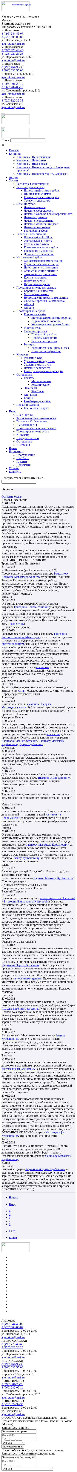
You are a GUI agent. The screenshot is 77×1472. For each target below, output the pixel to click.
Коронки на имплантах (38, 290)
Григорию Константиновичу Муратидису (34, 635)
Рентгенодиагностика (30, 187)
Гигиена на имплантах (38, 250)
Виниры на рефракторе (46, 351)
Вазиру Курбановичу (26, 858)
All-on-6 (29, 307)
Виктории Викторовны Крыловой (26, 901)
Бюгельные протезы (44, 341)
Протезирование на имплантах (36, 287)
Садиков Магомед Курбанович (53, 878)
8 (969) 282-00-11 (12, 87)
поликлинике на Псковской (57, 898)
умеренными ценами (28, 978)
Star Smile (37, 391)
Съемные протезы (35, 331)
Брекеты (29, 377)
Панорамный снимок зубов (41, 190)
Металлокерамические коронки (51, 317)
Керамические (40, 384)
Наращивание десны (37, 284)
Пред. (12, 1204)
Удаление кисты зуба (37, 364)
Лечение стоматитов (37, 227)
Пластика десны (34, 280)
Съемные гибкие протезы (25, 1294)
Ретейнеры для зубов (37, 401)
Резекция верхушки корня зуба (43, 371)
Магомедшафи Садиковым (18, 1068)
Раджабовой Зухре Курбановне (45, 1169)
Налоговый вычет (20, 1310)
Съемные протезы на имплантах (44, 301)
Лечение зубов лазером (38, 210)
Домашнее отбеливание (39, 254)
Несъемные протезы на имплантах (46, 297)
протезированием (12, 643)
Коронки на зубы (35, 314)
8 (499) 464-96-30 (12, 67)
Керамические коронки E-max (50, 324)
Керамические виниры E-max (50, 347)
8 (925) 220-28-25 (12, 53)
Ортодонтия (24, 374)
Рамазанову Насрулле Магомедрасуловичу (35, 575)
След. (12, 1231)
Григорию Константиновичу (32, 607)
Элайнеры (30, 388)
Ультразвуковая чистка (38, 240)
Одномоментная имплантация (43, 260)
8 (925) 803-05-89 (12, 36)
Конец (13, 1237)
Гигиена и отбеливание (31, 234)
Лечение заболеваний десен (41, 224)
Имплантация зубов (29, 257)
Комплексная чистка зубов (41, 247)
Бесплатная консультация (32, 183)
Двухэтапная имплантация (41, 267)
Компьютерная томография (41, 197)
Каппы (28, 398)
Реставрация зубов (36, 230)
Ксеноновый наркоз (36, 408)
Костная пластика (35, 277)
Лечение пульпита (35, 217)
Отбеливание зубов (36, 244)
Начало (13, 1197)
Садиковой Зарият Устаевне (19, 740)
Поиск (5, 140)
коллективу (17, 623)
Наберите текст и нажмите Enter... (23, 478)
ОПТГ (22, 690)
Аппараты (30, 394)
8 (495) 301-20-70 (12, 83)
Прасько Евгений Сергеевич (19, 1008)
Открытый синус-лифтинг (41, 270)
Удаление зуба (33, 357)
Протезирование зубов (30, 311)
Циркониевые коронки (46, 321)
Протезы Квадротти (44, 337)
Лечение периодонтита (38, 220)
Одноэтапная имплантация (41, 264)
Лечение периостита (37, 367)
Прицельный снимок (37, 193)
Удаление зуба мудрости (39, 361)
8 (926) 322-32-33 (12, 100)
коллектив (42, 667)
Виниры (29, 344)
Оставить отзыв (11, 496)
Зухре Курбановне (31, 744)
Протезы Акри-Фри (44, 334)
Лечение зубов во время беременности (48, 213)
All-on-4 (29, 304)
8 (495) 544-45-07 (12, 33)
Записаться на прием (21, 5)
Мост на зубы (32, 327)
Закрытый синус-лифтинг (40, 274)
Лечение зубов (25, 203)
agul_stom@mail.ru (13, 43)
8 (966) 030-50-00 (12, 70)
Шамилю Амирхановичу (54, 777)
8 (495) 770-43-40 (12, 50)
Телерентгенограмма (37, 200)
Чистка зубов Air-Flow (38, 237)
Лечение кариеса (34, 207)
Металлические (41, 381)
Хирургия (22, 354)
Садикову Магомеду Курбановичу (47, 844)
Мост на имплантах (36, 294)
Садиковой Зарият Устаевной (20, 965)
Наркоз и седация (27, 404)
